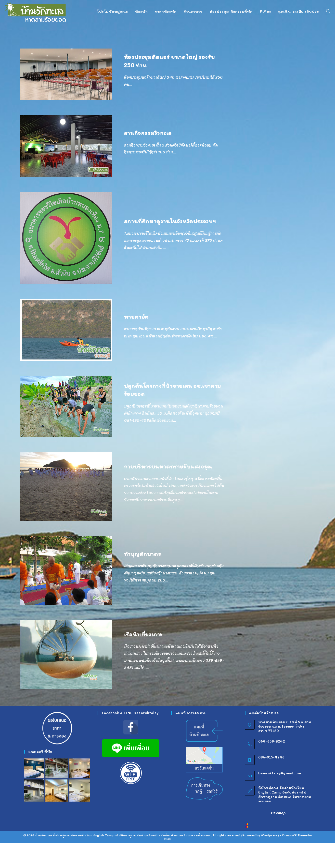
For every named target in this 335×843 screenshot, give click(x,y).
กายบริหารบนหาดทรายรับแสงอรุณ (168, 466)
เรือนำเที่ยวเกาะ (143, 634)
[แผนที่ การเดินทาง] (204, 731)
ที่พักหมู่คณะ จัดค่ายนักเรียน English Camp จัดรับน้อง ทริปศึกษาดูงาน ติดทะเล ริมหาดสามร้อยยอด (284, 794)
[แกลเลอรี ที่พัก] (57, 780)
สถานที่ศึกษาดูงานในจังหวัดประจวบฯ (170, 220)
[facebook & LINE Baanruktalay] (131, 727)
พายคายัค (136, 316)
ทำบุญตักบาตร (142, 553)
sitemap (278, 813)
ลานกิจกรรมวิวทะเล (148, 132)
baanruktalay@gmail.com (279, 773)
